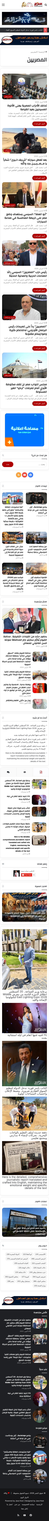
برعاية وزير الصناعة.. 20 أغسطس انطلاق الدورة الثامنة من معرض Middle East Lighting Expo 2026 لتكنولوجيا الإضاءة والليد (23, 728)
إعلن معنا (24, 1509)
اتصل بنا (10, 1504)
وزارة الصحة (39, 1286)
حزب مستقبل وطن (37, 1272)
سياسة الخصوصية (28, 1504)
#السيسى (40, 1254)
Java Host (19, 1501)
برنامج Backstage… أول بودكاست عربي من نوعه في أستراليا (37, 510)
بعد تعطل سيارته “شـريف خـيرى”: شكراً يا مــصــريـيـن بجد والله (25, 161)
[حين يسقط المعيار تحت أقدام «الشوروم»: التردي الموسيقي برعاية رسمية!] (36, 538)
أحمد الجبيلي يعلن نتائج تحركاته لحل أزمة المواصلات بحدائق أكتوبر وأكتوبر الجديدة (27, 917)
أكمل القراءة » (39, 124)
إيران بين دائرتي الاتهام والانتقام (18, 700)
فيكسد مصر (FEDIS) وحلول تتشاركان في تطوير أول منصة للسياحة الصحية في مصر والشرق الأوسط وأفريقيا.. (13, 583)
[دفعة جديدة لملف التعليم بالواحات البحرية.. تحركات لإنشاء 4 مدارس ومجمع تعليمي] (39, 827)
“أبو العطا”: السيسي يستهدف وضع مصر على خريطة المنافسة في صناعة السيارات (25, 218)
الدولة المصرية (13, 1254)
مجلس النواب (39, 1281)
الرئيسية (42, 52)
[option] (24, 907)
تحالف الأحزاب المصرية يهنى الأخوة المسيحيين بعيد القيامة (27, 107)
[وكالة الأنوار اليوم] (32, 4)
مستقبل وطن (23, 1281)
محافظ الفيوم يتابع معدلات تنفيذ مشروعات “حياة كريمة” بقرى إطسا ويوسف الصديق (17, 674)
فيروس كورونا (39, 1277)
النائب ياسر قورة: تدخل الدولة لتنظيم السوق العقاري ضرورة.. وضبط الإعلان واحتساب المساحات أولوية (17, 812)
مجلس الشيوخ (11, 1277)
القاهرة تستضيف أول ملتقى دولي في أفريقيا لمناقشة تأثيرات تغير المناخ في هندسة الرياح (36, 582)
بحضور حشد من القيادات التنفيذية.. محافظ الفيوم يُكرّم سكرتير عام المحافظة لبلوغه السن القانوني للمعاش (25, 639)
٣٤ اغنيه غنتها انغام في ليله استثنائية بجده (29, 735)
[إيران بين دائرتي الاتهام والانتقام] (40, 704)
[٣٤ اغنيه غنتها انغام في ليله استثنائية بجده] (39, 800)
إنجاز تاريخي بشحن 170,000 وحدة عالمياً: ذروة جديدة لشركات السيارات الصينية (25, 1232)
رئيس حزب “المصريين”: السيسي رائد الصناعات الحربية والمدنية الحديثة (27, 274)
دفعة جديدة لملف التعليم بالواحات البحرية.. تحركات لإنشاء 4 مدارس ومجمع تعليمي (16, 826)
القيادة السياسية (21, 1263)
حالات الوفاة (24, 1268)
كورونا (25, 1277)
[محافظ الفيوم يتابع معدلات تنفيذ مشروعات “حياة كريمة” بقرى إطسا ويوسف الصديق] (40, 675)
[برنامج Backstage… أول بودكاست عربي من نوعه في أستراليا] (36, 498)
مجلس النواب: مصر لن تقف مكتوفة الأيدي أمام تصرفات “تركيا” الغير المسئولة (26, 388)
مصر (10, 1281)
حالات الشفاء (39, 1268)
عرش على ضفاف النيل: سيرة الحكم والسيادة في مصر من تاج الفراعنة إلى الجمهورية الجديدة (13, 551)
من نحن (17, 1504)
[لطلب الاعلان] (24, 1300)
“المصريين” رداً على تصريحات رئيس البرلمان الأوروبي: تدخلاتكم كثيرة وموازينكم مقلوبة (28, 330)
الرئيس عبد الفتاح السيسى (17, 1259)
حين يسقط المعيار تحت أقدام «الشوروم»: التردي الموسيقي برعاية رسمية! (37, 549)
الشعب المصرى (38, 1263)
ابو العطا (27, 1254)
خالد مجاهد (20, 1272)
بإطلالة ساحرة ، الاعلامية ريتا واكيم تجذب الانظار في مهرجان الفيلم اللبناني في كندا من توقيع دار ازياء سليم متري (17, 689)
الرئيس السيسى (38, 1259)
